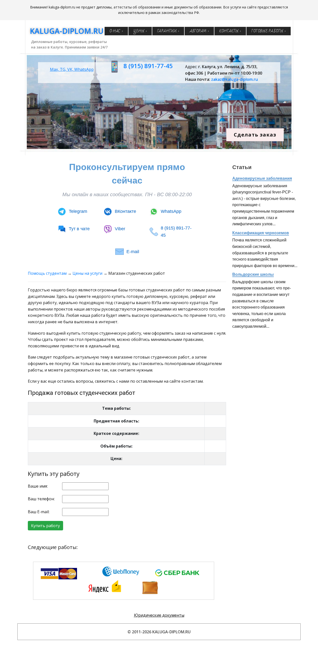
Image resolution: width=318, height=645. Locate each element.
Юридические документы (159, 615)
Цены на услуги (87, 273)
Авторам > (199, 31)
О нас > (116, 31)
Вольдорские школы (253, 274)
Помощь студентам (47, 273)
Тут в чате (79, 228)
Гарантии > (168, 31)
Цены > (140, 31)
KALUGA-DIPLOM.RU (67, 31)
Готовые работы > (268, 31)
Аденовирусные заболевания (262, 178)
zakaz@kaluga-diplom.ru (234, 79)
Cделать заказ (255, 134)
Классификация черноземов (260, 233)
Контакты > (230, 31)
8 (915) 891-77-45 (148, 66)
